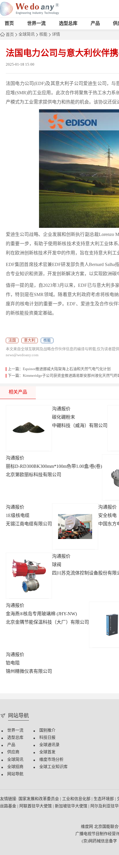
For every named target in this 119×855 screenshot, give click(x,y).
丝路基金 (8, 806)
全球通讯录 (49, 745)
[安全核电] (75, 526)
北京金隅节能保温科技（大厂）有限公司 (47, 622)
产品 (95, 23)
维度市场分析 (51, 760)
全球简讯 (26, 35)
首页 (9, 23)
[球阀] (29, 576)
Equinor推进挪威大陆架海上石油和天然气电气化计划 (67, 369)
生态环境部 (104, 799)
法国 (12, 340)
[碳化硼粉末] (29, 428)
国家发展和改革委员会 (39, 799)
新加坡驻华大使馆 (71, 806)
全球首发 (47, 752)
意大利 (29, 340)
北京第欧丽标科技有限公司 (33, 474)
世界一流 (36, 23)
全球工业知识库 (53, 767)
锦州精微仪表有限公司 (29, 671)
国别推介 (47, 730)
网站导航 (15, 774)
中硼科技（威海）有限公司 (79, 425)
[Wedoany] (29, 9)
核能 (43, 35)
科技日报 (47, 738)
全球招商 (15, 767)
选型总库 (68, 23)
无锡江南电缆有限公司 (29, 524)
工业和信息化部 (77, 799)
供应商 (13, 752)
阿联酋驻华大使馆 (36, 806)
